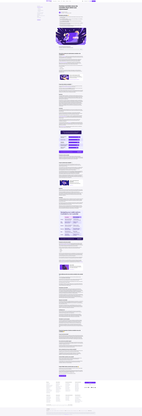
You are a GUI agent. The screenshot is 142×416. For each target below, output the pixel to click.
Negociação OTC (48, 387)
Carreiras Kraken (58, 384)
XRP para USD (76, 385)
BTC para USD (76, 383)
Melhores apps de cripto (78, 400)
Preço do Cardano (67, 387)
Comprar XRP (48, 399)
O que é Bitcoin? (77, 398)
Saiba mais (71, 185)
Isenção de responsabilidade (61, 405)
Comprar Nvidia (58, 396)
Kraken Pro (52, 410)
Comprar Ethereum (48, 397)
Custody (86, 410)
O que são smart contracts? (78, 397)
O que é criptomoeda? (77, 396)
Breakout (58, 410)
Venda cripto (47, 384)
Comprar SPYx (67, 399)
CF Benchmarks (74, 410)
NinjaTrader (55, 410)
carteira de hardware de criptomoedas (65, 244)
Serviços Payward (69, 410)
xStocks (72, 410)
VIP (59, 410)
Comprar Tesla (57, 397)
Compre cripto (48, 383)
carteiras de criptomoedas (63, 62)
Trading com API (62, 410)
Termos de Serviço (48, 405)
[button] (55, 1)
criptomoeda (64, 56)
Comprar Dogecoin (48, 398)
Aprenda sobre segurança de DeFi (74, 79)
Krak (81, 410)
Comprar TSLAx (67, 397)
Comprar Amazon (58, 399)
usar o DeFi (81, 261)
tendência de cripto (63, 126)
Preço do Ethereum (67, 384)
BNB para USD (76, 386)
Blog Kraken (57, 385)
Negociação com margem (49, 385)
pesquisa (69, 122)
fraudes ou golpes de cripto (62, 116)
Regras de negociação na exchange (54, 405)
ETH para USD (76, 384)
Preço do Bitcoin (67, 383)
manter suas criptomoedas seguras (66, 86)
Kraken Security (58, 383)
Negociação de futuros (49, 386)
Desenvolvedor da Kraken (59, 386)
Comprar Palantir (58, 400)
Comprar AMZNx (67, 400)
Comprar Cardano (48, 400)
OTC (84, 410)
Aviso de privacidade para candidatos (69, 405)
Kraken (50, 410)
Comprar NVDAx (67, 396)
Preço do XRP (67, 386)
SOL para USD (76, 387)
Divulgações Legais (66, 414)
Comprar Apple (58, 398)
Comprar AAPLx (67, 398)
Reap (77, 410)
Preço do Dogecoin (67, 385)
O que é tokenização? (77, 399)
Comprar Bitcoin (48, 396)
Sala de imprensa (58, 387)
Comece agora (72, 269)
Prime (82, 410)
